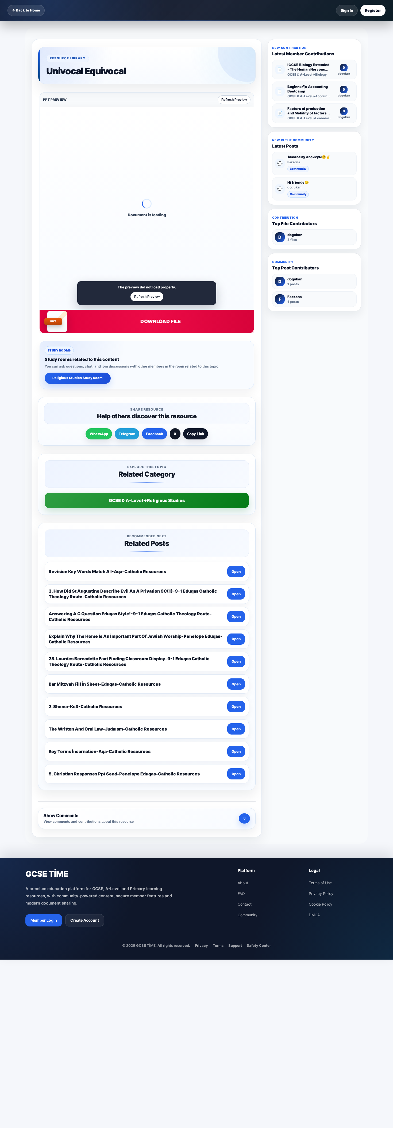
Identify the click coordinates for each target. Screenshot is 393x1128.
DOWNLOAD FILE (160, 321)
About (243, 882)
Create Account (84, 920)
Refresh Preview (234, 100)
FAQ (241, 893)
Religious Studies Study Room (77, 378)
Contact (245, 904)
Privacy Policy (321, 893)
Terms (218, 945)
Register (373, 10)
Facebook (154, 434)
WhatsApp (99, 434)
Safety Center (259, 945)
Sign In (347, 10)
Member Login (43, 920)
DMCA (314, 915)
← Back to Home (26, 10)
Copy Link (195, 434)
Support (235, 945)
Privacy (201, 945)
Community (298, 169)
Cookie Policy (320, 904)
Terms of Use (320, 882)
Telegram (127, 434)
